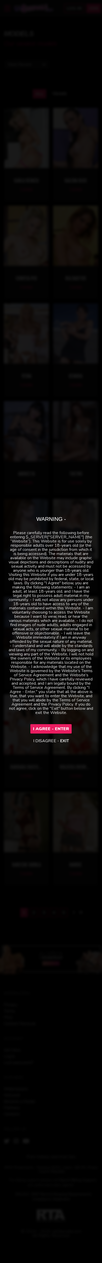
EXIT (64, 741)
